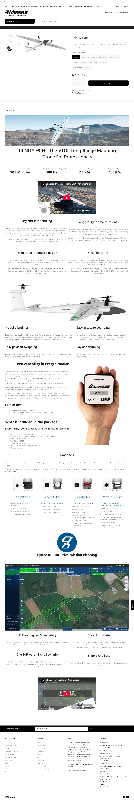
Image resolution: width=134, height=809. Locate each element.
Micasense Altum (114, 57)
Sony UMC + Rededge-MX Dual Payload (85, 62)
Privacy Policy (41, 763)
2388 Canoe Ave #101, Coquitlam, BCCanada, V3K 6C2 (110, 757)
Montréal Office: (104, 774)
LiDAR (7, 748)
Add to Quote (108, 83)
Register (125, 7)
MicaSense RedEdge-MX (99, 57)
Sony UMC (85, 57)
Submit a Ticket (41, 748)
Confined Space (10, 754)
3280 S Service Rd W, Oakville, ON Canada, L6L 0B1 (110, 767)
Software (8, 769)
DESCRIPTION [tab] (9, 110)
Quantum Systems (85, 90)
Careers (39, 754)
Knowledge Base (42, 745)
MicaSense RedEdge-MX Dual (82, 67)
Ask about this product (82, 75)
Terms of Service (42, 766)
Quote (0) (132, 605)
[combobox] (4, 2)
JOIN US (92, 728)
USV (6, 763)
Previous (19, 44)
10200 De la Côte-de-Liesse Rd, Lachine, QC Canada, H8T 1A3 (113, 778)
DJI (6, 743)
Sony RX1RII (76, 57)
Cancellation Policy (43, 769)
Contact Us (40, 751)
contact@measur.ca (79, 771)
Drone (85, 93)
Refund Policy (41, 760)
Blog (38, 743)
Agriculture (8, 760)
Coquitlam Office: (104, 753)
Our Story (40, 757)
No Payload (103, 62)
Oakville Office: (104, 763)
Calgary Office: (103, 743)
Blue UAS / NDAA (10, 757)
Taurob (7, 766)
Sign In (118, 7)
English (3, 2)
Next (63, 44)
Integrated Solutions (11, 751)
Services (8, 772)
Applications (12, 21)
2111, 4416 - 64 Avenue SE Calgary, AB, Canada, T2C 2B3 (110, 746)
